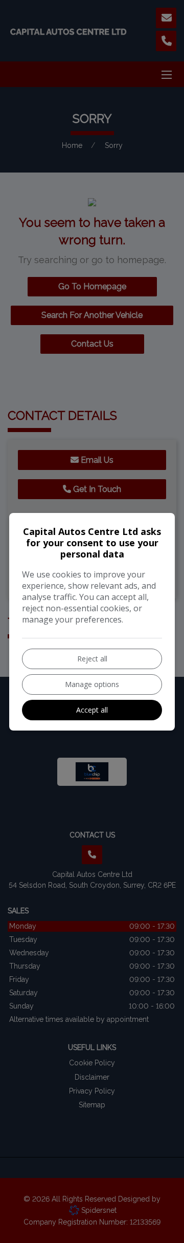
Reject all (92, 658)
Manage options (92, 684)
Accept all (92, 710)
